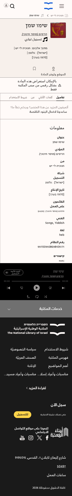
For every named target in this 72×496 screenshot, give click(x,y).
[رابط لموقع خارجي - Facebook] (47, 438)
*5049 (61, 466)
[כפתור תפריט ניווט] (61, 6)
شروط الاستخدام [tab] (18, 97)
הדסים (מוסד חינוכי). (34, 34)
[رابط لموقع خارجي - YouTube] (22, 438)
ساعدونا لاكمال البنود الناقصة (48, 112)
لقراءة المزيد (37, 388)
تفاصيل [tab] (60, 97)
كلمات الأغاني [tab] (45, 97)
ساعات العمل (56, 475)
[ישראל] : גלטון (37, 53)
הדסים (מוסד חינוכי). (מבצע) (51, 211)
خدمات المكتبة (50, 308)
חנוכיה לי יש (22, 48)
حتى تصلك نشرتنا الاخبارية (53, 414)
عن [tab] (33, 97)
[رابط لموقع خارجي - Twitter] (39, 438)
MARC (61, 260)
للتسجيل (22, 414)
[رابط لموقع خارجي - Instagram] (30, 438)
